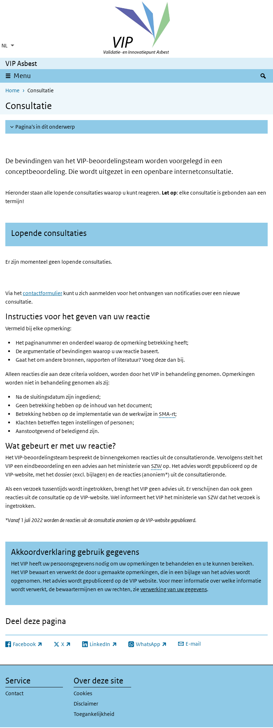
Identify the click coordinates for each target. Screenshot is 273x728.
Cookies (83, 693)
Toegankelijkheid (94, 714)
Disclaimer (86, 703)
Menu (22, 76)
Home (12, 90)
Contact (14, 693)
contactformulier (42, 293)
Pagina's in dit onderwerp (45, 126)
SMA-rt (167, 414)
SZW (156, 466)
